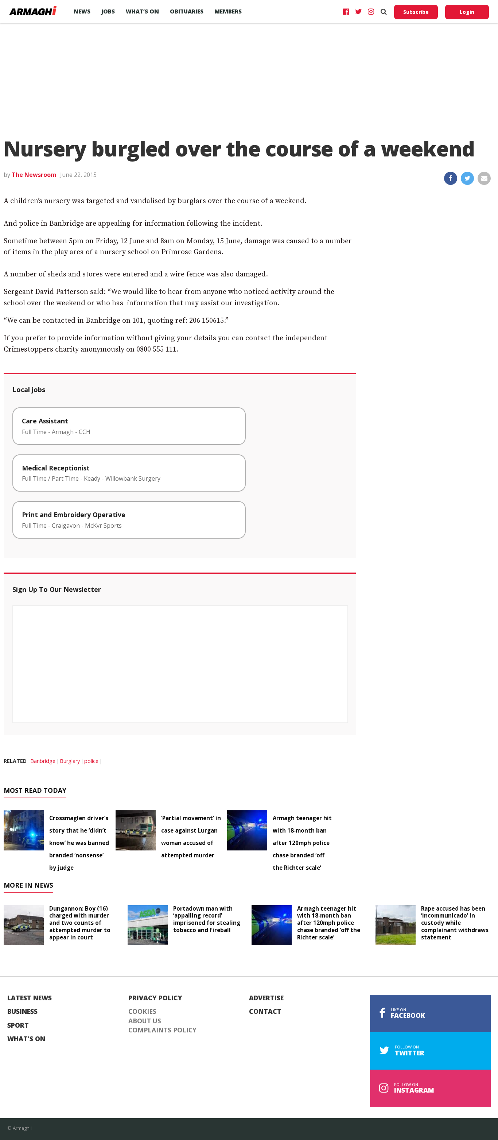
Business (22, 1011)
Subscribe (416, 11)
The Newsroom (34, 175)
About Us (144, 1021)
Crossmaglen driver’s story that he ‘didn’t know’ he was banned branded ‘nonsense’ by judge (79, 842)
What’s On (142, 11)
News (82, 11)
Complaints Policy (162, 1030)
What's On (26, 1039)
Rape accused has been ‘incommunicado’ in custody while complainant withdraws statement (455, 923)
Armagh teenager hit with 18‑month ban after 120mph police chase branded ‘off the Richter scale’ (302, 842)
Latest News (29, 998)
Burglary (70, 760)
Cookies (142, 1011)
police (91, 760)
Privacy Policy (155, 998)
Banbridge (42, 760)
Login (467, 11)
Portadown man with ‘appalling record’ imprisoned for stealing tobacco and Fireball (206, 919)
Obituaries (186, 11)
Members (228, 11)
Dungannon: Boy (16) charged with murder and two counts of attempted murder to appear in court (79, 923)
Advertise (266, 998)
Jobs (108, 11)
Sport (18, 1025)
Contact (265, 1011)
